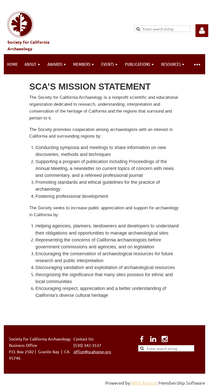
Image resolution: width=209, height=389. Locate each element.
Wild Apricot (144, 382)
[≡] (196, 64)
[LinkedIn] (153, 339)
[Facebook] (141, 339)
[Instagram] (164, 339)
